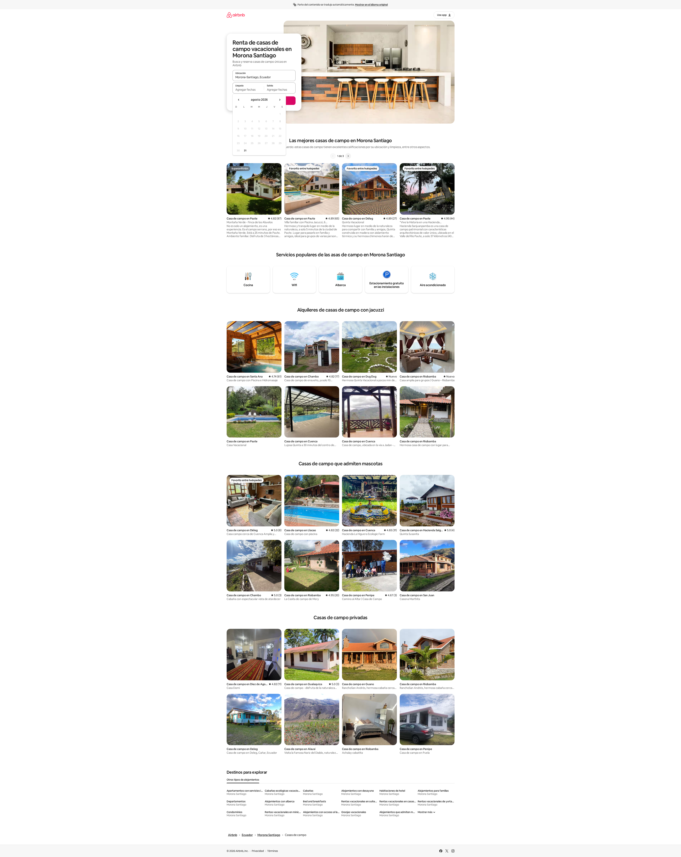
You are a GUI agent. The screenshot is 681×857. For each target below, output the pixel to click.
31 (245, 150)
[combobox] (264, 77)
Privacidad (258, 851)
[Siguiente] (348, 156)
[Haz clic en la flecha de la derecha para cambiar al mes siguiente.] (280, 100)
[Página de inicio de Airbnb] (236, 14)
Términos (272, 851)
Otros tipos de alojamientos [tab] (243, 779)
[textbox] (248, 89)
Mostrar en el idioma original (371, 4)
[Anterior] (333, 156)
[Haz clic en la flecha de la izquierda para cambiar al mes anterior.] (239, 100)
